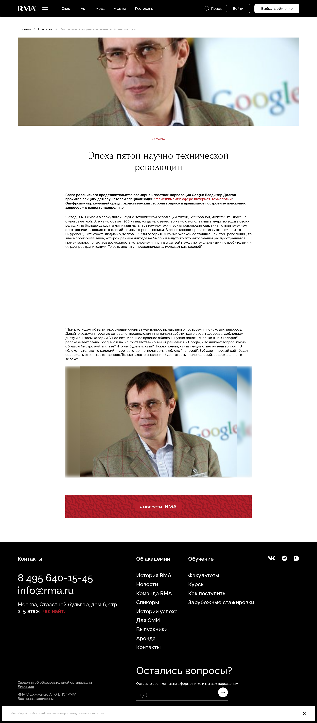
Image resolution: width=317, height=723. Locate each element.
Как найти (54, 611)
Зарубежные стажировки (221, 602)
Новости (45, 29)
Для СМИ (148, 620)
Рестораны (144, 8)
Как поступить (206, 593)
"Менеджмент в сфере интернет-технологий (193, 199)
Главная (24, 29)
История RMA (153, 575)
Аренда (146, 638)
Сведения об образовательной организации (55, 682)
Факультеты (203, 575)
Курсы (196, 584)
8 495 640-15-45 (55, 578)
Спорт (67, 8)
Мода (100, 8)
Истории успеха (157, 611)
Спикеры (147, 602)
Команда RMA (154, 593)
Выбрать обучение (277, 8)
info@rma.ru (46, 590)
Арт (84, 8)
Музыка (119, 8)
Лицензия (26, 686)
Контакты (148, 647)
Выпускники (152, 629)
